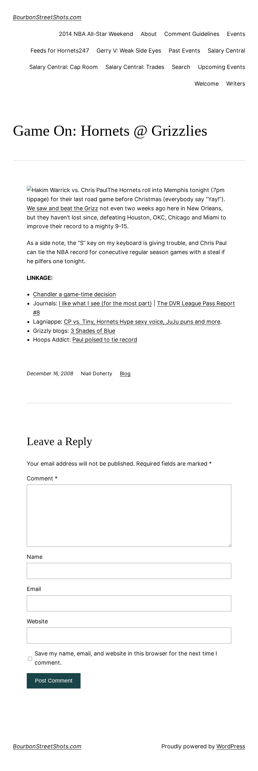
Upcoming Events (221, 67)
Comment (42, 478)
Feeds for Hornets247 (60, 50)
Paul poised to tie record (104, 339)
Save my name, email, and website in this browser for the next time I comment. (126, 658)
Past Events (184, 50)
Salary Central (226, 50)
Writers (235, 83)
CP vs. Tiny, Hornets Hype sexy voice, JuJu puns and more (142, 321)
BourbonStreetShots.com (47, 17)
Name (34, 556)
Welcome (206, 83)
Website (37, 621)
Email (34, 589)
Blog (125, 373)
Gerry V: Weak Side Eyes (129, 50)
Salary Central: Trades (134, 67)
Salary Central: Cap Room (63, 67)
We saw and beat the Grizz (62, 208)
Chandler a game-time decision (74, 294)
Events (236, 34)
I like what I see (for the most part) (105, 303)
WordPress (230, 746)
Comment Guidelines (191, 34)
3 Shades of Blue (92, 330)
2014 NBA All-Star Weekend (96, 34)
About (149, 34)
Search (181, 67)
